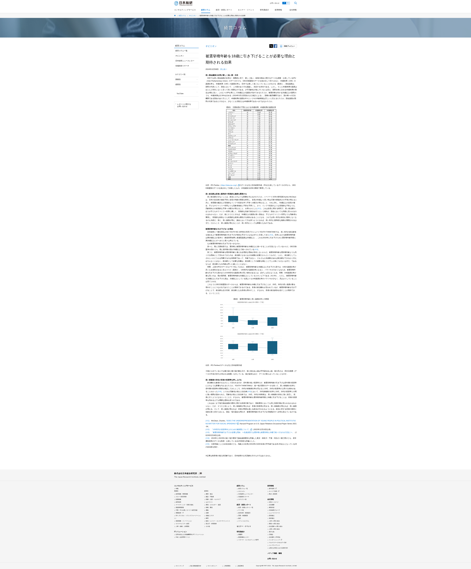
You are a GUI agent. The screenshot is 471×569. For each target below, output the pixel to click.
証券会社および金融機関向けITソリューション (190, 534)
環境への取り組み (274, 523)
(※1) (259, 208)
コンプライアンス (274, 545)
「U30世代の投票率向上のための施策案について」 (230, 429)
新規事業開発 (180, 507)
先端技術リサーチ (182, 66)
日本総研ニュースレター (184, 61)
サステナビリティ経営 (182, 523)
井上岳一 (223, 69)
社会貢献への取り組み (275, 526)
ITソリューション (180, 532)
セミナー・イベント (246, 10)
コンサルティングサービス (185, 10)
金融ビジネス (210, 515)
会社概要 (271, 504)
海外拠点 (271, 518)
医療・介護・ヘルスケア (213, 499)
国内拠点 (271, 515)
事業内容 (271, 507)
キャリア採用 (273, 491)
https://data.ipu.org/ (228, 185)
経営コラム (205, 10)
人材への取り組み (274, 521)
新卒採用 (271, 488)
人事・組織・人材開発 (182, 526)
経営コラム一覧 (181, 51)
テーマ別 (241, 510)
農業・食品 (209, 494)
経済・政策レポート (224, 10)
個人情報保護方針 (195, 566)
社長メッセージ (273, 502)
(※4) (220, 391)
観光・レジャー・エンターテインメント (218, 521)
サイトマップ (180, 566)
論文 (239, 518)
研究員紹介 (264, 10)
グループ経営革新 (181, 496)
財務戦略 (178, 499)
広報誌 (271, 534)
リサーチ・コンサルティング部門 (248, 540)
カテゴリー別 (242, 499)
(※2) (271, 235)
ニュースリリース (274, 513)
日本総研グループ (274, 510)
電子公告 (271, 531)
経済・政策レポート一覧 (245, 507)
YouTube (180, 93)
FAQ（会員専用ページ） (183, 537)
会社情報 (293, 10)
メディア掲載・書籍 (274, 553)
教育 (207, 518)
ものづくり (209, 502)
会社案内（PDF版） (275, 537)
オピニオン (192, 15)
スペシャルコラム (243, 521)
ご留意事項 (240, 566)
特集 (177, 488)
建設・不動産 (210, 496)
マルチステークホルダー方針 (278, 542)
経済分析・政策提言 (244, 513)
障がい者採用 (273, 494)
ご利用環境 (227, 566)
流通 (207, 513)
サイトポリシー (212, 566)
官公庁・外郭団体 (211, 523)
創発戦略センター (243, 537)
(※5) (249, 391)
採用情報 (278, 10)
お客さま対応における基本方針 (278, 548)
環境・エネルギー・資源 (213, 504)
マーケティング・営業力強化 (184, 504)
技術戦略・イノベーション (184, 521)
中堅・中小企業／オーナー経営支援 (186, 510)
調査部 (240, 534)
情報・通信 (209, 507)
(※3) (256, 249)
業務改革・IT (180, 513)
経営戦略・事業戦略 (182, 494)
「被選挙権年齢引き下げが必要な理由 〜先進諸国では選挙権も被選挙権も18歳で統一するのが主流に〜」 (252, 432)
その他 (208, 526)
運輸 (207, 510)
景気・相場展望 (243, 515)
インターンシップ (274, 540)
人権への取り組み (274, 529)
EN (288, 3)
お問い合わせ (274, 3)
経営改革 (178, 502)
